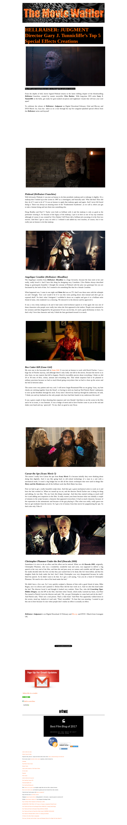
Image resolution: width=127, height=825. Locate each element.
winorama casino (35, 794)
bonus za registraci (40, 792)
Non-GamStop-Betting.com (27, 785)
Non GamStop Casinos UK (27, 780)
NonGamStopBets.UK (26, 782)
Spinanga (24, 761)
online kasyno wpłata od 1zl (31, 799)
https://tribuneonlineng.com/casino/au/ (56, 756)
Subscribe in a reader (30, 693)
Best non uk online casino (27, 789)
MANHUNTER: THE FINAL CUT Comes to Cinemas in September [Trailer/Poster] (39, 804)
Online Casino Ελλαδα (26, 754)
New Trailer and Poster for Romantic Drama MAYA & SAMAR (35, 808)
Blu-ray (74, 614)
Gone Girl (55, 370)
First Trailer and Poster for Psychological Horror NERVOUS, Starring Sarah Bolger (39, 806)
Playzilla (24, 773)
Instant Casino (25, 766)
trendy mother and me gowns (28, 778)
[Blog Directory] (74, 747)
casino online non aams (27, 751)
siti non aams (25, 770)
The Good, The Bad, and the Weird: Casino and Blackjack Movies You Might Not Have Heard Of (41, 818)
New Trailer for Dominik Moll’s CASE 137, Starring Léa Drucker (35, 813)
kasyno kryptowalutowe (31, 797)
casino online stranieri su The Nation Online (31, 768)
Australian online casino (35, 759)
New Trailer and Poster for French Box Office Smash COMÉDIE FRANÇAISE (38, 811)
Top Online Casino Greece (27, 763)
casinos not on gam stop (29, 787)
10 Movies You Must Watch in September (30, 815)
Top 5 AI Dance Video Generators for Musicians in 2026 (33, 801)
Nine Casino (24, 775)
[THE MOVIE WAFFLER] (26, 697)
